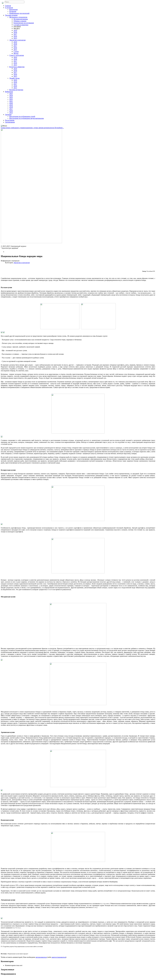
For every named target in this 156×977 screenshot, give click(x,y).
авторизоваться (41, 957)
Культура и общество (17, 67)
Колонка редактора (16, 90)
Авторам (8, 114)
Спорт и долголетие (16, 55)
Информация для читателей (19, 13)
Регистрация (9, 120)
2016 (15, 36)
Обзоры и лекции (20, 21)
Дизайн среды (14, 78)
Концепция (13, 9)
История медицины (21, 19)
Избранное (9, 92)
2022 (11, 99)
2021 (11, 101)
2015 (15, 38)
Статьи (16, 51)
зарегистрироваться (59, 957)
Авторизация (10, 122)
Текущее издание (11, 15)
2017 (15, 34)
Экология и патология (17, 40)
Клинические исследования (24, 23)
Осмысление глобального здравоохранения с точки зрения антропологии (28, 128)
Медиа (16, 53)
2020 (11, 103)
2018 (15, 32)
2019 (15, 30)
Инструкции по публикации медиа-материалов (26, 118)
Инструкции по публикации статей (22, 116)
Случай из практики (21, 25)
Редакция (12, 11)
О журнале (9, 7)
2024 (11, 95)
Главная (8, 6)
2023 (11, 97)
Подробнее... (59, 128)
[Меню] (4, 126)
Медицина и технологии (18, 17)
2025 (11, 93)
